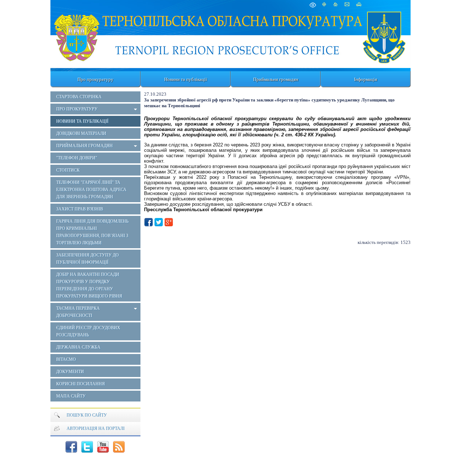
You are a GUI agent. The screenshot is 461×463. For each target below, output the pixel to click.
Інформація (365, 79)
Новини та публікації (185, 79)
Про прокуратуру (95, 79)
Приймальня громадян (275, 79)
